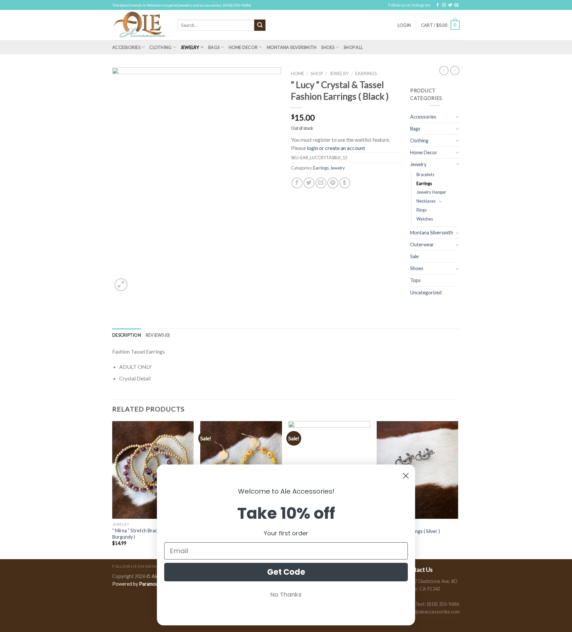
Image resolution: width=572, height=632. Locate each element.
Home (297, 73)
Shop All (353, 47)
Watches (424, 218)
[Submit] (259, 25)
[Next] (458, 489)
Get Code (286, 571)
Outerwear (422, 244)
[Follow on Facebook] (438, 5)
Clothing (160, 47)
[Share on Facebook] (297, 182)
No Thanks (286, 594)
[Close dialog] (406, 475)
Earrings (366, 73)
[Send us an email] (456, 5)
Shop (316, 73)
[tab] (126, 335)
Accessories (126, 47)
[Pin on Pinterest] (332, 182)
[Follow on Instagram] (444, 5)
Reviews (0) (158, 335)
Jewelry (190, 47)
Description (126, 335)
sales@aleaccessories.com (432, 611)
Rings (421, 210)
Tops (415, 280)
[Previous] (113, 489)
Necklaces (426, 201)
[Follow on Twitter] (450, 5)
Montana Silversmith (292, 47)
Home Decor (243, 47)
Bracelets (425, 174)
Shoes (327, 47)
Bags (213, 47)
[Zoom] (121, 284)
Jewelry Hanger (431, 192)
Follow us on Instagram (409, 5)
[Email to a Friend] (320, 182)
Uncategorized (426, 292)
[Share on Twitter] (309, 182)
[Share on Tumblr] (344, 182)
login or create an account (336, 148)
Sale (414, 256)
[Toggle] (457, 116)
